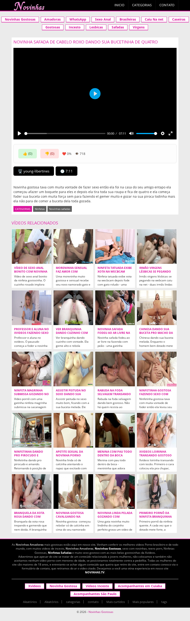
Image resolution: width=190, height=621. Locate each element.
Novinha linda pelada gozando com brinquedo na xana (115, 516)
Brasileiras (128, 19)
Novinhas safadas (59, 209)
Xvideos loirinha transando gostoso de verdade (155, 455)
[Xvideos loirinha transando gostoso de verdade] (157, 430)
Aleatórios (30, 602)
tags (164, 602)
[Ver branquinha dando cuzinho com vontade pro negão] (73, 307)
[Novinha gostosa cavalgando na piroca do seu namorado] (73, 491)
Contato (166, 5)
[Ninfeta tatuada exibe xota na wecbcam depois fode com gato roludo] (115, 246)
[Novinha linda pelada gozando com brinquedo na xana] (115, 491)
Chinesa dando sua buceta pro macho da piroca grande (156, 332)
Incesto (75, 27)
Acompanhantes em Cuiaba (140, 586)
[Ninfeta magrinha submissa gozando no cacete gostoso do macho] (31, 369)
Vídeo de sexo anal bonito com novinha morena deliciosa (30, 271)
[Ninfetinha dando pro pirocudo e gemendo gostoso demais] (31, 430)
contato (93, 602)
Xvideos (34, 586)
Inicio (119, 5)
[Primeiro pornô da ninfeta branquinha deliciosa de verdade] (157, 491)
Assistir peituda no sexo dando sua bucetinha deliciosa (72, 394)
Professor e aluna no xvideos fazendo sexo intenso (31, 332)
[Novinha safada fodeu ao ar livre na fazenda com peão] (115, 307)
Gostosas (52, 27)
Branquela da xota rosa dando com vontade (29, 516)
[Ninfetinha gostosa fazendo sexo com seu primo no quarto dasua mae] (157, 369)
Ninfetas (40, 209)
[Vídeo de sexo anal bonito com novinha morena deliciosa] (31, 246)
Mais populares (143, 602)
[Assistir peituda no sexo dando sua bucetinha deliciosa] (73, 369)
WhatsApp (78, 19)
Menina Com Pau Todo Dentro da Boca (115, 453)
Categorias (142, 5)
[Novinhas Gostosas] (29, 6)
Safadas (118, 27)
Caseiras (178, 19)
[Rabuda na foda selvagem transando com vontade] (115, 369)
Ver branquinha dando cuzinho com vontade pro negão (72, 332)
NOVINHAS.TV (94, 572)
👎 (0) (49, 153)
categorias (73, 602)
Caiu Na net (154, 19)
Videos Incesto (97, 586)
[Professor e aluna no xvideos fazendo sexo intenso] (31, 307)
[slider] (64, 133)
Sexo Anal (103, 19)
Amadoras (52, 19)
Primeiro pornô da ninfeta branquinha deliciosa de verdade (155, 516)
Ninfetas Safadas (60, 553)
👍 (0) (27, 153)
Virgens (139, 27)
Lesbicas (96, 27)
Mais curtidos (115, 602)
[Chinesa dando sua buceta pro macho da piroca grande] (157, 307)
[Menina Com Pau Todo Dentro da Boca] (115, 430)
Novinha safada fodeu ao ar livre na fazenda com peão (114, 332)
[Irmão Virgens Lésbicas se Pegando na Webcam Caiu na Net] (157, 246)
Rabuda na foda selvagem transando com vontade (114, 394)
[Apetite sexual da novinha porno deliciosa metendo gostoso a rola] (73, 430)
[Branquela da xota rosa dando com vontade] (31, 491)
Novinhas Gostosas (20, 19)
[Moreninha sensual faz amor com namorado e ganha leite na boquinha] (73, 246)
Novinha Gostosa (63, 586)
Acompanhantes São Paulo (95, 594)
